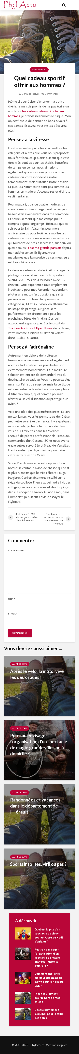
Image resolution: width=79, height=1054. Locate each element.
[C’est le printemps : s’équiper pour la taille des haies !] (23, 1013)
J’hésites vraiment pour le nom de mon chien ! (47, 998)
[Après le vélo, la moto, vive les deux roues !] (39, 685)
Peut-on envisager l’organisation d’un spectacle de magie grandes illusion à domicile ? (38, 744)
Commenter (51, 93)
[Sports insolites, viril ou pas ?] (39, 878)
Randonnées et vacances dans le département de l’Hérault (35, 806)
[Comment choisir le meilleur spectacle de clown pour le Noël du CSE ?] (23, 977)
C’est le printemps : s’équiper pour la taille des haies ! (48, 1014)
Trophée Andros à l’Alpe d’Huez (30, 328)
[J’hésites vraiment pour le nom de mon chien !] (23, 997)
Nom (11, 599)
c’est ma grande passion (44, 248)
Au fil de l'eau (39, 69)
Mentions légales (56, 1045)
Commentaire (15, 550)
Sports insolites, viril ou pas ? (38, 864)
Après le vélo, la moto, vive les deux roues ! (37, 674)
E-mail (12, 613)
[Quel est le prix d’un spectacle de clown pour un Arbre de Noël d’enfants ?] (23, 933)
